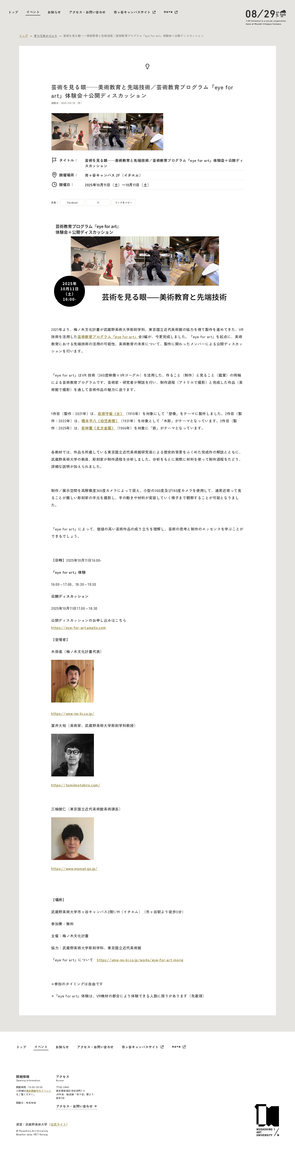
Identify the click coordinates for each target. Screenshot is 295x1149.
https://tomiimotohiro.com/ (75, 784)
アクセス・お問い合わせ (87, 12)
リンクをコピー (123, 202)
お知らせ (54, 12)
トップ (13, 12)
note (171, 12)
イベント (33, 11)
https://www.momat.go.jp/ (74, 868)
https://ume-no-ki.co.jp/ (72, 713)
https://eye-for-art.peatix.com (78, 627)
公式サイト (58, 1124)
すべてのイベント (45, 36)
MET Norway (41, 1134)
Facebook (72, 202)
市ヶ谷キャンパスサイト (132, 12)
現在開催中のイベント (38, 1090)
